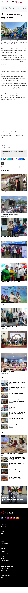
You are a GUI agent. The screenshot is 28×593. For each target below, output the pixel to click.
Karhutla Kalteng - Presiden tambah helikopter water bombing (17, 394)
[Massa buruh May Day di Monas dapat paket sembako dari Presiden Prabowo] (14, 204)
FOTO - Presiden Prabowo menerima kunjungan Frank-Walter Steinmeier (13, 499)
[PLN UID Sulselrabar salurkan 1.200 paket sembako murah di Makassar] (14, 249)
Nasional (3, 563)
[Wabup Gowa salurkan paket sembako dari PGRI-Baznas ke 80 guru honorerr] (14, 227)
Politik (2, 541)
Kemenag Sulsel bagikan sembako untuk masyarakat (12, 303)
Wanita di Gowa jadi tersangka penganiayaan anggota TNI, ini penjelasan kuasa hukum (13, 452)
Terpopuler (4, 526)
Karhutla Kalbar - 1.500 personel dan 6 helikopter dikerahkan (17, 413)
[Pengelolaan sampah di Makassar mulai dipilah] (4, 408)
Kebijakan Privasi (5, 568)
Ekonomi (3, 548)
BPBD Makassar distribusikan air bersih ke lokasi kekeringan (17, 388)
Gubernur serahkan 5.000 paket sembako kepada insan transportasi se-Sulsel (12, 281)
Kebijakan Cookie (5, 570)
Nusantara (3, 533)
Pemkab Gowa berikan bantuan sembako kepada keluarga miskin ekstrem (12, 191)
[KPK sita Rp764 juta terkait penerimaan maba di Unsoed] (4, 420)
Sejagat (3, 556)
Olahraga (3, 551)
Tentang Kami (4, 573)
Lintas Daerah (4, 543)
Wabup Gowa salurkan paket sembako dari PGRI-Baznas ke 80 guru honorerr (12, 236)
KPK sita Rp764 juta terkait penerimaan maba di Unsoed (16, 419)
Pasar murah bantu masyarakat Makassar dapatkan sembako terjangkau (12, 325)
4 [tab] (16, 504)
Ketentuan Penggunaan (7, 566)
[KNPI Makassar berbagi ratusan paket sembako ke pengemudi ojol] (14, 443)
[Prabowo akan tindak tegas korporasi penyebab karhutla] (4, 401)
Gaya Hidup (4, 546)
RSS (2, 577)
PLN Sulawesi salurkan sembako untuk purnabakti (11, 348)
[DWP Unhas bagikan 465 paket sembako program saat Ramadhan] (14, 361)
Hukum (2, 539)
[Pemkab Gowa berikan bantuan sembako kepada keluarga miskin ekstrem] (14, 182)
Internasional (4, 553)
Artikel (2, 558)
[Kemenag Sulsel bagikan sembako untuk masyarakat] (14, 294)
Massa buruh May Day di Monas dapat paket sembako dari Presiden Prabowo (12, 213)
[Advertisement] (14, 116)
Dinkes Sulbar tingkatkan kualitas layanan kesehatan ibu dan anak (17, 382)
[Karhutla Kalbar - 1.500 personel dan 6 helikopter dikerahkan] (4, 414)
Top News (4, 432)
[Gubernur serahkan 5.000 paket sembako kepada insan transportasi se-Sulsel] (14, 272)
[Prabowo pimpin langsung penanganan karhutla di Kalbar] (4, 426)
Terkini (3, 377)
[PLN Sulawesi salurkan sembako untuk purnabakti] (14, 339)
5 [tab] (18, 504)
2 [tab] (12, 504)
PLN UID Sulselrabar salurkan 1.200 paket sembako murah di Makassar (12, 258)
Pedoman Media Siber (6, 575)
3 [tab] (14, 504)
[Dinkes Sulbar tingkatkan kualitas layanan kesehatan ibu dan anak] (4, 383)
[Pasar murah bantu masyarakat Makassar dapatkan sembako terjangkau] (14, 317)
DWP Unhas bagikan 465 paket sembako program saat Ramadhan (12, 370)
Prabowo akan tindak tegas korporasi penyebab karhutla (16, 400)
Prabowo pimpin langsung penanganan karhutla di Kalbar (17, 425)
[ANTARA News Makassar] (15, 1)
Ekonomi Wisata (5, 560)
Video (2, 531)
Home (4, 7)
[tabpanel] (14, 495)
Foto (2, 483)
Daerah (9, 7)
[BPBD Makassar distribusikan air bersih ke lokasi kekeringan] (4, 389)
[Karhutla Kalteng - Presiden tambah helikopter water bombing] (4, 395)
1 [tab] (10, 504)
